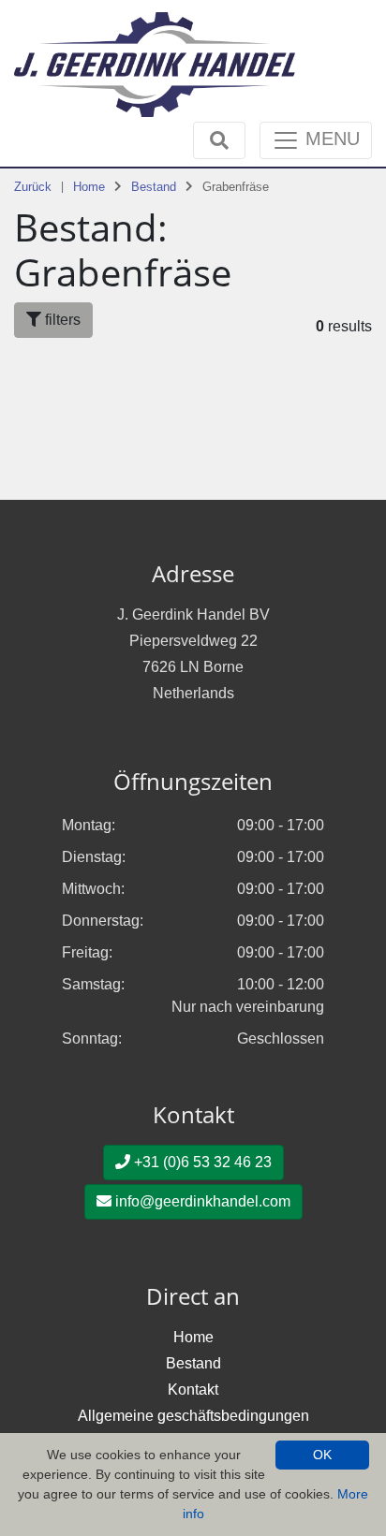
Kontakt (193, 1389)
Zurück (33, 187)
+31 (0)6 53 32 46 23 (201, 1162)
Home (89, 187)
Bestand (153, 187)
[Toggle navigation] (219, 140)
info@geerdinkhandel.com (200, 1201)
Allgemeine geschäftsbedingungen (193, 1416)
